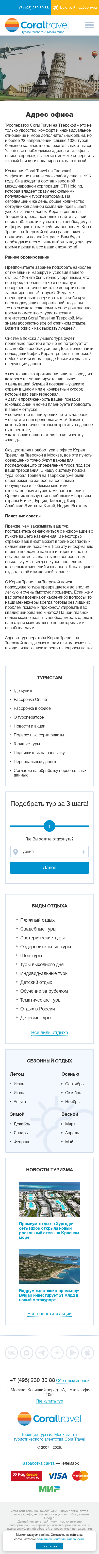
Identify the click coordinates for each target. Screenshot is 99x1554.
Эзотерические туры (42, 937)
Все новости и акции (49, 1313)
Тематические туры (40, 1000)
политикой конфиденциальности (60, 1539)
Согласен (50, 1546)
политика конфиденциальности (31, 1514)
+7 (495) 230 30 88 (33, 8)
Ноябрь (72, 1102)
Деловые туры (35, 1017)
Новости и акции (29, 726)
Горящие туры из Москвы (46, 1434)
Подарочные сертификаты (39, 735)
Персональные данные (35, 761)
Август (20, 1102)
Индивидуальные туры (44, 973)
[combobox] (49, 851)
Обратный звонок (72, 1380)
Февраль (22, 1142)
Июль (19, 1093)
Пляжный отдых (37, 920)
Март (70, 1124)
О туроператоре (29, 717)
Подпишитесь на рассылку (39, 753)
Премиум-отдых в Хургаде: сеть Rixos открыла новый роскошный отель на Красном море (49, 1231)
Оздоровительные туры (45, 946)
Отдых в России (37, 1008)
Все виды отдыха (49, 1032)
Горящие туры (27, 744)
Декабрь (22, 1124)
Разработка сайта (38, 1463)
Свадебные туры (38, 929)
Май (69, 1142)
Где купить (23, 690)
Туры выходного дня (42, 964)
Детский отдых (36, 982)
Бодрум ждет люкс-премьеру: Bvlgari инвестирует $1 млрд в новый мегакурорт (49, 1295)
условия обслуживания (74, 1514)
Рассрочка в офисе (32, 708)
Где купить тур (49, 1401)
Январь (21, 1133)
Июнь (19, 1084)
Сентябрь (74, 1084)
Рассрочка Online (30, 699)
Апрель (72, 1133)
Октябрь (73, 1093)
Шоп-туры (31, 955)
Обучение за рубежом (44, 991)
